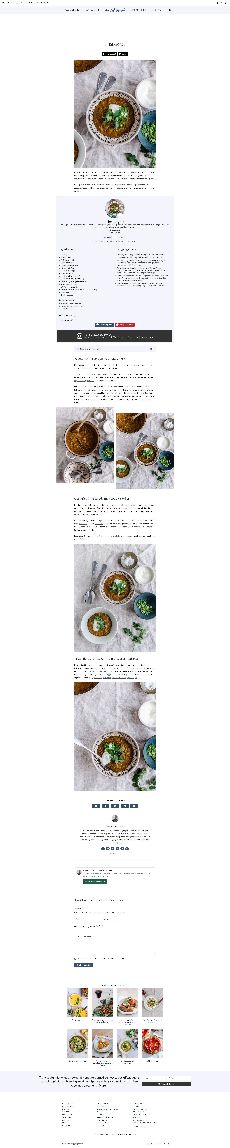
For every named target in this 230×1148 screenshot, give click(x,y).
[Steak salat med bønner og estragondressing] (102, 1002)
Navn (79, 919)
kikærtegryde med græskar (98, 671)
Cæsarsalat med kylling (78, 1061)
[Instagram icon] (112, 848)
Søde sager (102, 1106)
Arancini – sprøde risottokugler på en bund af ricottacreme (102, 1063)
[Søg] (170, 10)
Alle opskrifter (72, 10)
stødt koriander (72, 276)
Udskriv (124, 54)
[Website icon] (108, 848)
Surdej (65, 1123)
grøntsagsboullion (76, 281)
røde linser (71, 287)
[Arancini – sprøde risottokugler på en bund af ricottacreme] (102, 1043)
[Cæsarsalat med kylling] (77, 1043)
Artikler (100, 1125)
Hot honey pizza (152, 1061)
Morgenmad (67, 1106)
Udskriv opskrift (106, 324)
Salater (65, 1112)
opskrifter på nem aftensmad (101, 374)
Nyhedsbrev (30, 3)
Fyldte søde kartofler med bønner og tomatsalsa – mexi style (127, 1022)
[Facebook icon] (103, 848)
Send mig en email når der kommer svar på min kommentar (101, 958)
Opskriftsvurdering (81, 926)
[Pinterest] (225, 3)
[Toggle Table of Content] (150, 349)
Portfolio (20, 3)
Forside (136, 1106)
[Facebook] (221, 3)
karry (69, 273)
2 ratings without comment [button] (112, 900)
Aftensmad (67, 1117)
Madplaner (157, 10)
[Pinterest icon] (117, 848)
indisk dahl (83, 523)
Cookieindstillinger (140, 1126)
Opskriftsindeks (140, 1109)
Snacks (100, 1112)
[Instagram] (217, 3)
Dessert (66, 1120)
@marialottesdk (145, 337)
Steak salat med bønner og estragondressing (102, 1021)
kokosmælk (72, 289)
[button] (111, 230)
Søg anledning (138, 10)
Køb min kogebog (43, 3)
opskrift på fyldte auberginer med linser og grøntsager (114, 677)
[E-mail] (134, 806)
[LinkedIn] (125, 806)
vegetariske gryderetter (84, 380)
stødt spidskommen (74, 279)
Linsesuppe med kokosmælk (127, 1062)
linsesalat (99, 523)
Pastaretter (102, 1120)
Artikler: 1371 (115, 854)
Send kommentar (83, 965)
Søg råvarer (92, 10)
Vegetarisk (67, 1115)
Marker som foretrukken (95, 881)
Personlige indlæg (105, 1117)
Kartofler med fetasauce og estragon (152, 1021)
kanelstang (70, 284)
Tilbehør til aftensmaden (108, 1109)
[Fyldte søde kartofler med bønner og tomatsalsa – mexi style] (127, 1002)
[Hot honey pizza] (152, 1043)
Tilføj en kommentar (85, 937)
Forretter (101, 1115)
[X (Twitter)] (105, 806)
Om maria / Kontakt (141, 1115)
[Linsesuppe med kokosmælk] (127, 1043)
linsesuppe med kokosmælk (114, 536)
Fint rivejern (66, 320)
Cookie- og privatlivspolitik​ (146, 1123)
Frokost (66, 1109)
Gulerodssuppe (77, 1020)
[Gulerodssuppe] (77, 1002)
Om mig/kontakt (8, 3)
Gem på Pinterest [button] (126, 324)
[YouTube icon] (122, 848)
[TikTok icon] (127, 848)
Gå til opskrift (110, 54)
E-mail (107, 919)
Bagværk (66, 1125)
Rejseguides (138, 1112)
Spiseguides (102, 1123)
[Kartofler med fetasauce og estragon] (152, 1002)
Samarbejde (138, 1120)
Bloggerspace (75, 1144)
